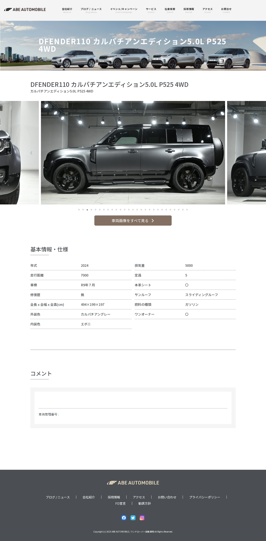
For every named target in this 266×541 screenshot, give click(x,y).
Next (235, 153)
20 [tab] (158, 209)
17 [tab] (145, 209)
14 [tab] (133, 209)
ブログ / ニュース (58, 497)
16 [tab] (141, 209)
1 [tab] (79, 209)
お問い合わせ (167, 497)
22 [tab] (166, 209)
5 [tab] (96, 209)
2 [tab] (83, 209)
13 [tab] (129, 209)
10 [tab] (116, 209)
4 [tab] (91, 209)
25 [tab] (179, 209)
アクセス (139, 497)
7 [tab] (104, 209)
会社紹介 (89, 497)
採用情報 (114, 497)
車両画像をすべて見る (130, 220)
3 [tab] (87, 209)
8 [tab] (108, 209)
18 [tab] (150, 209)
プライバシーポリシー (204, 497)
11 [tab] (120, 209)
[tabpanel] (133, 152)
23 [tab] (170, 209)
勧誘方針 (144, 503)
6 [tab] (100, 209)
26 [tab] (183, 209)
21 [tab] (162, 209)
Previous (31, 153)
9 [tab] (112, 209)
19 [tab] (154, 209)
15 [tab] (137, 209)
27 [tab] (187, 209)
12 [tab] (125, 209)
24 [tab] (174, 209)
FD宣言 (120, 503)
